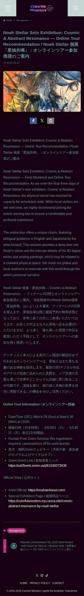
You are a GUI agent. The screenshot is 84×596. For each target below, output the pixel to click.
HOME (23, 583)
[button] (33, 121)
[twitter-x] (37, 575)
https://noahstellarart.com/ (46, 490)
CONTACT (58, 583)
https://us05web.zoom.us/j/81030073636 (37, 465)
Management (16, 530)
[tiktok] (47, 575)
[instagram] (42, 575)
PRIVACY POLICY (40, 583)
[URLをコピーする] (50, 121)
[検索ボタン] (76, 8)
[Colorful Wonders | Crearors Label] (42, 8)
